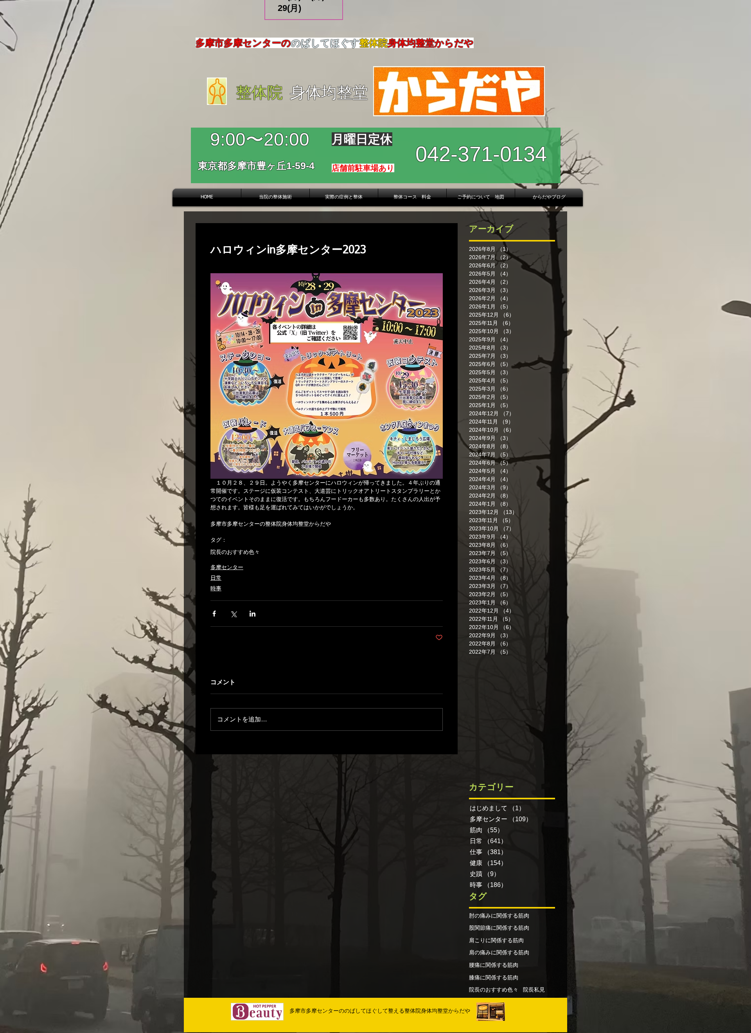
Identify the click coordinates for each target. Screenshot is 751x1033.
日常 (215, 578)
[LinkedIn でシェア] (252, 613)
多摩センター (226, 567)
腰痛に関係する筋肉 (493, 965)
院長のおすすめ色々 (235, 552)
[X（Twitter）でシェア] (233, 613)
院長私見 (534, 989)
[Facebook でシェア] (214, 613)
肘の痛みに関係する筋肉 (499, 915)
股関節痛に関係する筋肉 (499, 928)
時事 (215, 588)
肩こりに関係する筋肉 (496, 940)
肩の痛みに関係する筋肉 (499, 952)
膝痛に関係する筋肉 (493, 977)
